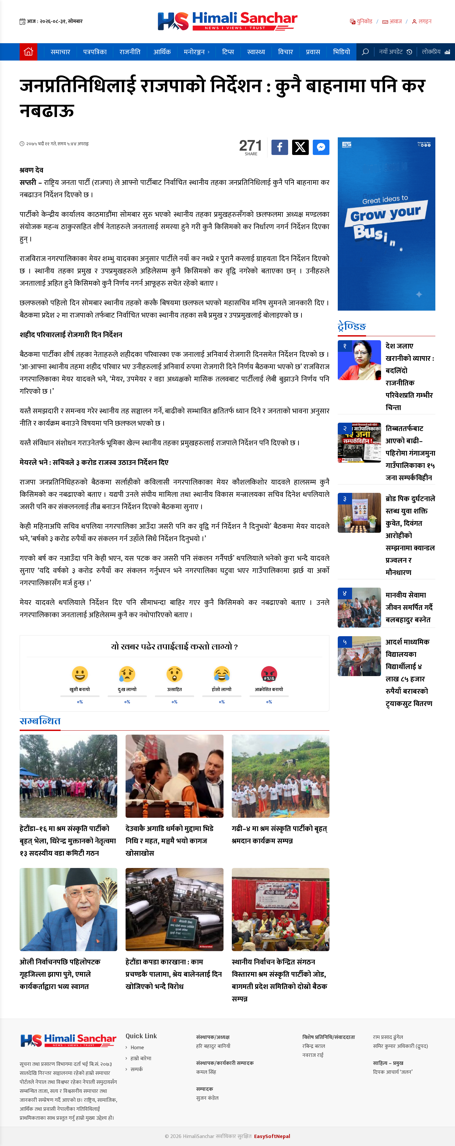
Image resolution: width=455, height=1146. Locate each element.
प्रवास (313, 52)
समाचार (60, 52)
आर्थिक (162, 52)
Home (137, 1047)
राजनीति (130, 52)
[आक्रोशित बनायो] (269, 674)
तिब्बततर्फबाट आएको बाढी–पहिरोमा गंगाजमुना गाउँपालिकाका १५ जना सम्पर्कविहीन (410, 453)
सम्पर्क (137, 1069)
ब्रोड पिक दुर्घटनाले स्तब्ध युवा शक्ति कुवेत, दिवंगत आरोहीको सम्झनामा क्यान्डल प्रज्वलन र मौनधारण (410, 536)
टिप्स (228, 52)
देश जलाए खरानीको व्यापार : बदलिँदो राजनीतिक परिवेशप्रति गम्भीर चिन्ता (410, 377)
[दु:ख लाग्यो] (127, 674)
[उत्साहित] (174, 674)
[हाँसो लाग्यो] (221, 674)
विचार (285, 52)
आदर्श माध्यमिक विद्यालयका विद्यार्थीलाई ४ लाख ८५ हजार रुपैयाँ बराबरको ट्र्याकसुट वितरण (409, 673)
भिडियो (341, 52)
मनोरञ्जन (194, 52)
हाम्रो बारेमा (141, 1058)
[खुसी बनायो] (80, 674)
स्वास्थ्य (256, 52)
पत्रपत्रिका (95, 52)
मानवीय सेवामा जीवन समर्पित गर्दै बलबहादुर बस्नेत (409, 607)
